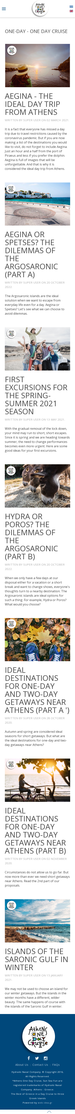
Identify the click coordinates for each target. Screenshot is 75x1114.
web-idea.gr (45, 1102)
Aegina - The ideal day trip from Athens (32, 104)
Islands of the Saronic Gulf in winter (36, 959)
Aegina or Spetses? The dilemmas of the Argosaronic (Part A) (31, 254)
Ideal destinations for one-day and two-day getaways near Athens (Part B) (35, 830)
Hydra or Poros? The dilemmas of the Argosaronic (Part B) (31, 536)
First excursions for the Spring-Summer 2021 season (36, 395)
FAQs (56, 1064)
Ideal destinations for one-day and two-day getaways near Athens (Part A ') (37, 690)
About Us (21, 1064)
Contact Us (40, 1064)
